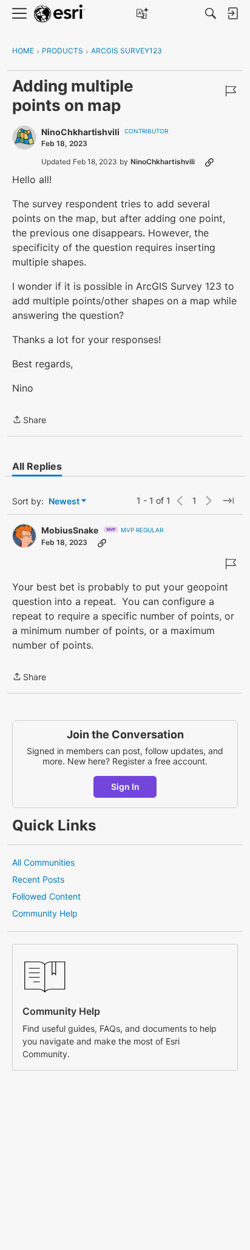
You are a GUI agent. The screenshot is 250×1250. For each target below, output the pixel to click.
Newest (64, 501)
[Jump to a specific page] (228, 500)
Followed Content (46, 896)
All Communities (43, 862)
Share (29, 421)
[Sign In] (232, 13)
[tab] (37, 466)
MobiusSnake (69, 530)
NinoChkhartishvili (80, 132)
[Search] (210, 13)
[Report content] (230, 91)
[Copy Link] (209, 161)
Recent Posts (38, 879)
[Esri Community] (59, 14)
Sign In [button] (125, 786)
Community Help (45, 913)
